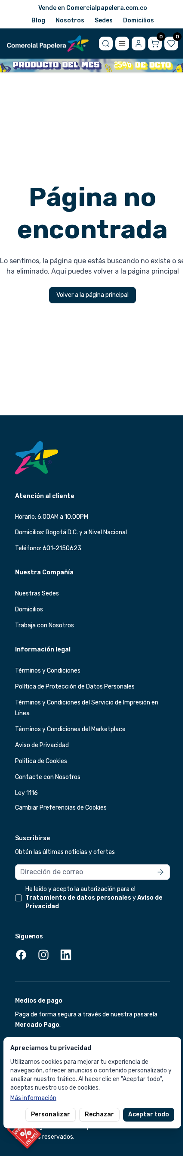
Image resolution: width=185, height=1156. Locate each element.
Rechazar (99, 1114)
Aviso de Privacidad (42, 745)
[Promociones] (24, 1132)
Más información (33, 1098)
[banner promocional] (92, 65)
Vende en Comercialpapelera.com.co (92, 8)
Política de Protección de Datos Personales (75, 686)
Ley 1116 (26, 793)
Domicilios (138, 20)
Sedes (104, 20)
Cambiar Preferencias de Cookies (61, 807)
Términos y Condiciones (47, 670)
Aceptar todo (148, 1114)
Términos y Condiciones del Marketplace (70, 729)
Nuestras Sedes (37, 593)
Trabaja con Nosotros (44, 625)
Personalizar (50, 1114)
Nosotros (70, 20)
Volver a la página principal (92, 295)
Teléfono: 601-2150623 (48, 548)
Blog (38, 20)
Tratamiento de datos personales (78, 897)
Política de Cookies (41, 761)
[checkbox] (18, 897)
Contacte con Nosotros (47, 777)
